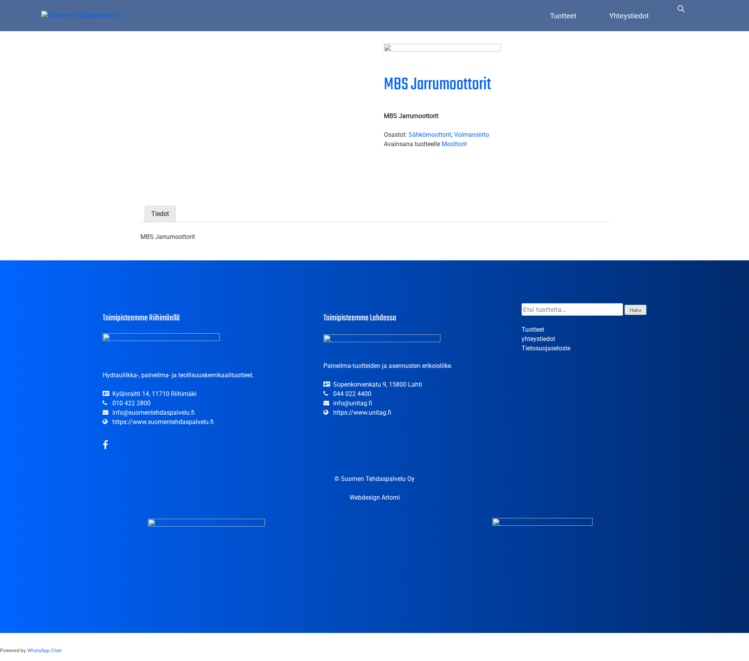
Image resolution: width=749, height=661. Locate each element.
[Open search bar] (681, 9)
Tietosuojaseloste (546, 348)
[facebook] (105, 446)
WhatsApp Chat (44, 650)
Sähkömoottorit (429, 134)
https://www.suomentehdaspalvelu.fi (163, 422)
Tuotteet (563, 16)
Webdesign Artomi (375, 497)
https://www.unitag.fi (362, 412)
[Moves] (442, 57)
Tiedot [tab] (160, 213)
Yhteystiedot (629, 16)
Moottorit (454, 144)
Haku (635, 310)
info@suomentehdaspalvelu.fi (153, 412)
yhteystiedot (538, 339)
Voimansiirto (471, 134)
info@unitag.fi (352, 403)
